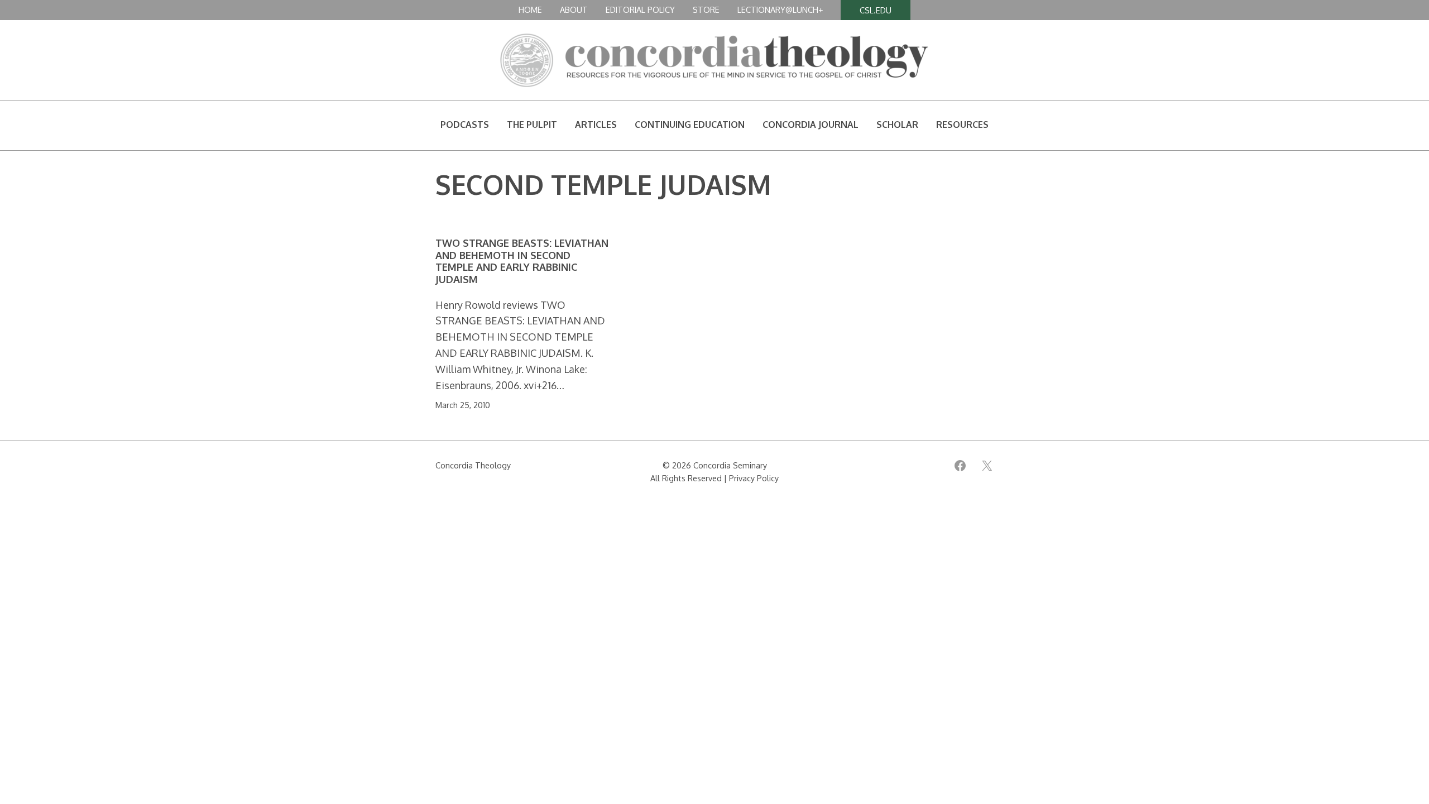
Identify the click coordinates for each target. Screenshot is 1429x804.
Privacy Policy (754, 478)
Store (706, 9)
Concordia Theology (473, 465)
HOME (530, 9)
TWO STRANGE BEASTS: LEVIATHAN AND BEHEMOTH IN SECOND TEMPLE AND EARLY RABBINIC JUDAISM (521, 261)
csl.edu (875, 10)
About (574, 9)
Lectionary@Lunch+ (780, 9)
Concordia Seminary (730, 465)
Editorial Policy (640, 9)
